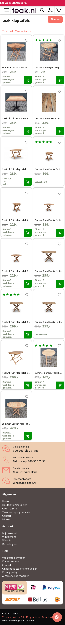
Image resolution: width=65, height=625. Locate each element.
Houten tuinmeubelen (14, 505)
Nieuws (6, 519)
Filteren (55, 19)
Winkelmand (9, 536)
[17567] (28, 385)
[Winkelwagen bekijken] (58, 10)
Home (5, 501)
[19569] (28, 131)
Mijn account (9, 533)
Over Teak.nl (9, 508)
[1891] (28, 334)
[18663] (28, 80)
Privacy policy (9, 572)
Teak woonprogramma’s (16, 512)
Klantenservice (10, 561)
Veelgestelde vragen (13, 557)
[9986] (60, 233)
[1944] (60, 283)
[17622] (60, 131)
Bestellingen (9, 544)
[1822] (60, 80)
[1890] (28, 182)
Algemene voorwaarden (15, 576)
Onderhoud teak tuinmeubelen (19, 568)
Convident (29, 620)
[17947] (28, 436)
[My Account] (50, 10)
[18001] (60, 385)
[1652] (28, 233)
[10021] (28, 283)
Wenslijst (7, 540)
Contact (6, 515)
